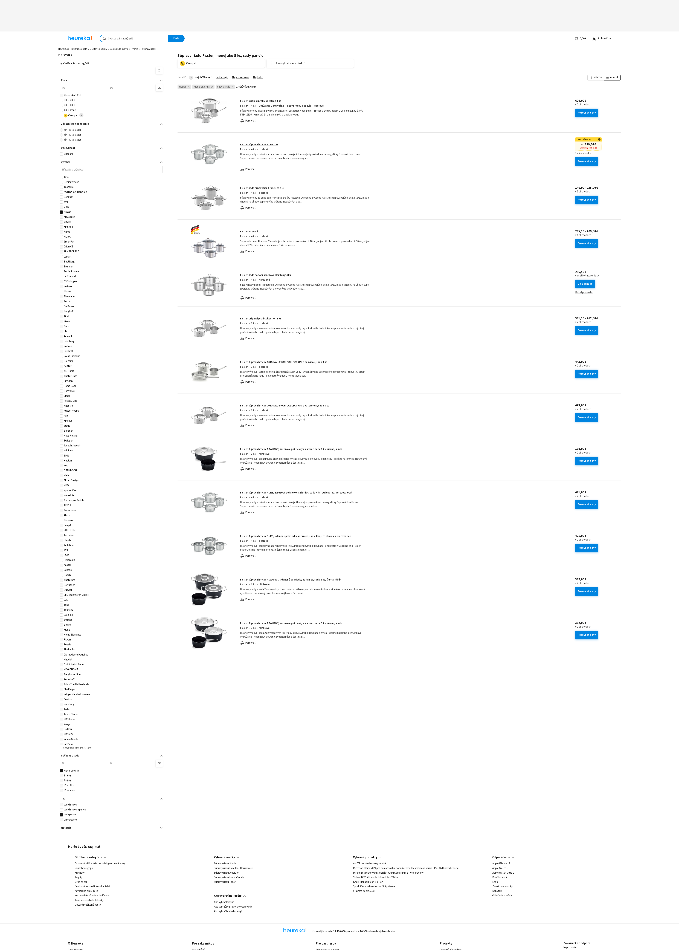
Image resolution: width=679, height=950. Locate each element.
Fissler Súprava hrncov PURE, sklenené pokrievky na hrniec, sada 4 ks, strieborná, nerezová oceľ (296, 536)
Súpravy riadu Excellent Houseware (233, 868)
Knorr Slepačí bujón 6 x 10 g (368, 882)
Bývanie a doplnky (80, 49)
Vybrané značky (224, 857)
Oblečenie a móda (502, 895)
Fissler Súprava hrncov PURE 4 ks (259, 144)
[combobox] (134, 38)
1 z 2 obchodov (583, 153)
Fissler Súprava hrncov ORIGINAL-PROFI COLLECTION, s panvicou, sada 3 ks (283, 362)
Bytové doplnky (99, 49)
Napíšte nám (570, 947)
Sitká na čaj (81, 882)
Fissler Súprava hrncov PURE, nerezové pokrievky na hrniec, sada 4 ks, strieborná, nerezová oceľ (296, 493)
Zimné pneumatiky (502, 886)
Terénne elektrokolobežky (89, 900)
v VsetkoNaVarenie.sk (587, 276)
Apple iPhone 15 (501, 863)
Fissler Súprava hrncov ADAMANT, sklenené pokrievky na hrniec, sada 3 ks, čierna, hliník (290, 580)
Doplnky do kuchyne (120, 49)
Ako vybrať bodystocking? (228, 911)
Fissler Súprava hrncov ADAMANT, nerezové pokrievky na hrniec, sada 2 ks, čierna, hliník (291, 449)
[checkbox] (61, 95)
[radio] (61, 130)
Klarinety (80, 872)
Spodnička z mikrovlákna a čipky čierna (374, 886)
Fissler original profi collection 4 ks (260, 101)
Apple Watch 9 (500, 868)
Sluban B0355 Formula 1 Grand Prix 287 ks (375, 877)
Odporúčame (501, 857)
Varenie (136, 49)
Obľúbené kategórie (88, 857)
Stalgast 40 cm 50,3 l (364, 891)
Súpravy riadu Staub (225, 863)
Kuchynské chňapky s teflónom (92, 895)
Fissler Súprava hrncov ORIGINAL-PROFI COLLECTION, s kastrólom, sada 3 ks (284, 406)
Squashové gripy (84, 868)
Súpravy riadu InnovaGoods (229, 877)
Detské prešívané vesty (88, 905)
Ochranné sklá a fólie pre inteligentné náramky (100, 863)
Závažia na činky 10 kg (86, 891)
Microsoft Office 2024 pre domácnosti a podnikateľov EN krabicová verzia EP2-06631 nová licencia (406, 868)
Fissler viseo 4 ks (250, 231)
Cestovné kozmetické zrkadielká (92, 886)
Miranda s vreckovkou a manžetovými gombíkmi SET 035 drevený (388, 872)
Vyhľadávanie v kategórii (74, 63)
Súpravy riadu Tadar (225, 882)
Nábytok (497, 891)
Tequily (79, 877)
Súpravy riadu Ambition (226, 872)
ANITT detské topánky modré (369, 863)
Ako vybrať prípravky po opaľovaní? (233, 907)
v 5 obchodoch (583, 192)
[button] (107, 70)
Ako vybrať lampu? (224, 902)
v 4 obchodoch (583, 235)
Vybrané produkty (365, 857)
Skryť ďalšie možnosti (74, 747)
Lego (495, 882)
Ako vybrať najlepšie (228, 896)
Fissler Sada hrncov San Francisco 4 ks (262, 188)
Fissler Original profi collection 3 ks (260, 318)
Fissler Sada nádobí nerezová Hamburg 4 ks (265, 275)
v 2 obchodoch (583, 104)
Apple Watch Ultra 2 (503, 872)
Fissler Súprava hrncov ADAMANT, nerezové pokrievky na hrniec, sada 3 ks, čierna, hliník (291, 623)
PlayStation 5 (499, 877)
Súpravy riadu (149, 49)
